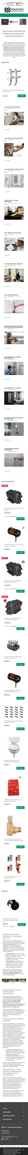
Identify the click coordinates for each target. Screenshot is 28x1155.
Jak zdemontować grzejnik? (13, 263)
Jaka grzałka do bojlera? (12, 232)
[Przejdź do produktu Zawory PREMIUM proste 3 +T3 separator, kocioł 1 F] (14, 864)
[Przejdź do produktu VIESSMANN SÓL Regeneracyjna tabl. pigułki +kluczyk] (14, 786)
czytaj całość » (7, 129)
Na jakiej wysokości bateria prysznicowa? (13, 418)
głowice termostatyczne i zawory (13, 956)
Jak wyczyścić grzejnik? (12, 107)
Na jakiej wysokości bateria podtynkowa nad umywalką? (13, 326)
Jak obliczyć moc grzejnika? (13, 138)
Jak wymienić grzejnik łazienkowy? (11, 449)
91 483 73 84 (10, 3)
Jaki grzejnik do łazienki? (12, 388)
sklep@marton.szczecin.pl (15, 2)
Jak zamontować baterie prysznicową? (12, 357)
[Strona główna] (14, 10)
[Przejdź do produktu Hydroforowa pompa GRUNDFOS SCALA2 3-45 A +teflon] (14, 569)
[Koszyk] (25, 15)
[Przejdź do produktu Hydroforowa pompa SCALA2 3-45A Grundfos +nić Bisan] (14, 607)
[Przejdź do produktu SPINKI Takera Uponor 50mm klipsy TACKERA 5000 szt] (14, 712)
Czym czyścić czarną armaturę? (11, 201)
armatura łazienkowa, (16, 946)
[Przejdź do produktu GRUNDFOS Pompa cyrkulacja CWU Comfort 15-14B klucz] (14, 534)
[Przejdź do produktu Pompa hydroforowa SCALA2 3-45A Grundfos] (14, 497)
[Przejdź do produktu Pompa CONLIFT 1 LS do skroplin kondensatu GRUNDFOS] (14, 645)
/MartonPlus (21, 3)
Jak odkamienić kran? (11, 295)
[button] (3, 15)
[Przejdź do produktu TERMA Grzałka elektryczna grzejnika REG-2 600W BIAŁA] (14, 747)
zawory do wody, (16, 1013)
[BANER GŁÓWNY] (14, 21)
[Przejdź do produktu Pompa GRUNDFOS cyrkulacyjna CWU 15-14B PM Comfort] (14, 680)
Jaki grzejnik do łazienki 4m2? (14, 169)
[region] (14, 21)
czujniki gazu (14, 1040)
